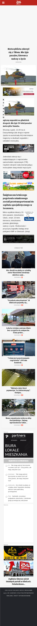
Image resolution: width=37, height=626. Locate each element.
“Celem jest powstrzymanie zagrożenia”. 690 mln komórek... (18, 360)
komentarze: (18, 277)
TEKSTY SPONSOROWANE (22, 595)
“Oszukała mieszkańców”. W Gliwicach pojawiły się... (18, 301)
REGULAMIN (28, 590)
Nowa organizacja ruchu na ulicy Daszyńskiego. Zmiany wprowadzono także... (18, 420)
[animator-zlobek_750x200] (18, 186)
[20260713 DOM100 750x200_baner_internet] (18, 91)
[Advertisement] (18, 24)
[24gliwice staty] (18, 573)
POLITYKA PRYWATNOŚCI (25, 593)
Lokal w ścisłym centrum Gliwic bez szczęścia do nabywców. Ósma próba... (18, 330)
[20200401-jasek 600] (18, 239)
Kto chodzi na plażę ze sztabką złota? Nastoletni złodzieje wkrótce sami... (18, 272)
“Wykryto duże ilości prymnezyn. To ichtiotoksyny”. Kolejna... (18, 390)
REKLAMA (10, 595)
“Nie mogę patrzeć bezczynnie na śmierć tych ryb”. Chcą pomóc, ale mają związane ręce (19, 467)
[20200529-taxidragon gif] (18, 553)
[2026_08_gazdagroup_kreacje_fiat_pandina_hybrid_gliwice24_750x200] (18, 148)
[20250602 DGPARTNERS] (18, 445)
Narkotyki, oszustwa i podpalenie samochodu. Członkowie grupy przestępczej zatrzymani (19, 498)
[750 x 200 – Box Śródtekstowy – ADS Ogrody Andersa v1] (18, 175)
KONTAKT (13, 593)
